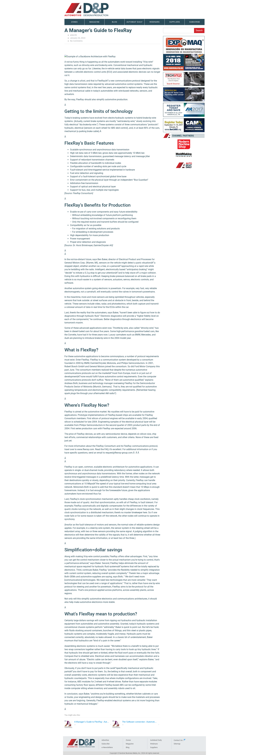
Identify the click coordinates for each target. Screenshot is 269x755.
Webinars (154, 744)
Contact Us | (178, 740)
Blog (114, 22)
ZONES (74, 22)
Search (199, 30)
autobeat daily (134, 22)
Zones (128, 740)
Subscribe (194, 22)
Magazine (94, 22)
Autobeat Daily (156, 740)
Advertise (105, 740)
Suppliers (154, 747)
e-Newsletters (107, 747)
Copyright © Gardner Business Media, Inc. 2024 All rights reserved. (134, 753)
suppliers (174, 22)
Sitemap (177, 744)
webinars (154, 22)
